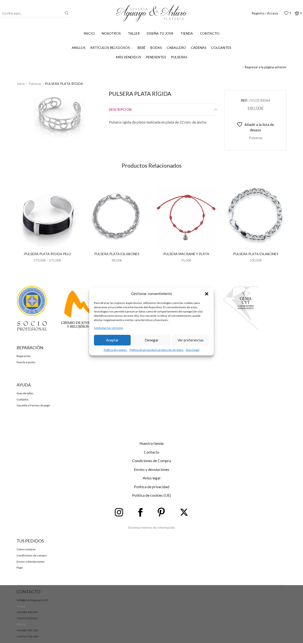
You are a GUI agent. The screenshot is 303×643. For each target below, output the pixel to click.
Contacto (209, 33)
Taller (134, 33)
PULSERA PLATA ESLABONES (116, 254)
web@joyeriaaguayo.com (32, 600)
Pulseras (179, 57)
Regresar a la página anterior (265, 67)
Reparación (24, 356)
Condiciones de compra (32, 555)
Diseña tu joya (160, 33)
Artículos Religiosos (110, 48)
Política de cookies (115, 350)
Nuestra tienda (151, 443)
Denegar (152, 340)
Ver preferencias (191, 340)
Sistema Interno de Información (151, 527)
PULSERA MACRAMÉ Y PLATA (186, 254)
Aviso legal (192, 350)
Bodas (156, 48)
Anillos (78, 48)
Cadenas (198, 48)
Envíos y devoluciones (151, 469)
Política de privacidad (151, 486)
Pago (20, 567)
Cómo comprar (26, 549)
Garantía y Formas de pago (33, 405)
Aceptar (112, 340)
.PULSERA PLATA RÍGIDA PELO (47, 254)
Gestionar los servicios (108, 328)
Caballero (176, 48)
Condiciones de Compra (151, 460)
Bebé (142, 48)
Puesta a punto (26, 362)
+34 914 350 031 (27, 618)
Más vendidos (128, 57)
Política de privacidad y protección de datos (156, 350)
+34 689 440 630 (27, 612)
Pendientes (156, 57)
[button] (206, 293)
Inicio (89, 33)
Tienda (186, 33)
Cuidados (23, 399)
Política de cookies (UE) (151, 495)
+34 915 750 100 (27, 636)
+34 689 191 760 (27, 630)
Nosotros (111, 33)
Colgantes (221, 48)
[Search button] (66, 13)
